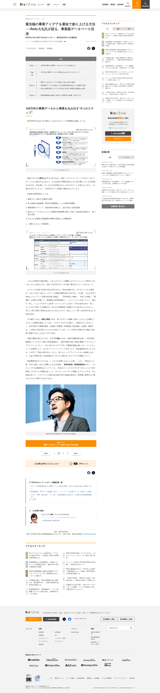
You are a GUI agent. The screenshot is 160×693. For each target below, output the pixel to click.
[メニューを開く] (14, 4)
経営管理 (120, 4)
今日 (107, 29)
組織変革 (41, 635)
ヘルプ (51, 678)
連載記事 (41, 644)
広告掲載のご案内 (109, 619)
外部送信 (131, 678)
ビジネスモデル (31, 48)
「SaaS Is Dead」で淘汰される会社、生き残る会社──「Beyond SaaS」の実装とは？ (81, 579)
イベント (56, 4)
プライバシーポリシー (120, 678)
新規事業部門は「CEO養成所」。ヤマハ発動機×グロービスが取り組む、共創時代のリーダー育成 (44, 591)
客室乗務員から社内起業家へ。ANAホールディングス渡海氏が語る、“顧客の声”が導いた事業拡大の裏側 (44, 564)
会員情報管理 (80, 678)
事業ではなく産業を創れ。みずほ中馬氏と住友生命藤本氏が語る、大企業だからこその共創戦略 (118, 165)
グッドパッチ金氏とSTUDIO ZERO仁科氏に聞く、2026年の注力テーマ (81, 563)
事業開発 (41, 48)
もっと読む (33, 499)
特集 (64, 4)
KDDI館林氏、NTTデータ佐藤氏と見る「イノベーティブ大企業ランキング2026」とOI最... (61, 491)
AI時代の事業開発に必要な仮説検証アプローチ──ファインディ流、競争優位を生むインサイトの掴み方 (44, 573)
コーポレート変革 (60, 638)
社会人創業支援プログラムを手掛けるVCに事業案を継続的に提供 (63, 88)
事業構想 (49, 48)
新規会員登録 (118, 133)
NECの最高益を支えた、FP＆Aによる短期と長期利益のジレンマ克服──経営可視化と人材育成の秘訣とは (81, 571)
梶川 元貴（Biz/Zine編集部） (55, 41)
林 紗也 (41, 41)
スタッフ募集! (70, 678)
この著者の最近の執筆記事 (50, 520)
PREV (46, 453)
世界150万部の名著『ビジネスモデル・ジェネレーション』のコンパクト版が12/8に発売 (81, 555)
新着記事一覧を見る (118, 206)
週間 (118, 29)
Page (32, 65)
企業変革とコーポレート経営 (95, 643)
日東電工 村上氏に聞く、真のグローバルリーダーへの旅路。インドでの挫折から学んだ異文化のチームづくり (80, 586)
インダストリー (43, 638)
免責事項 (89, 678)
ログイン (119, 139)
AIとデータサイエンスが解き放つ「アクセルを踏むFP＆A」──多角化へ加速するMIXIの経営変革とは (44, 555)
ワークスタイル (43, 641)
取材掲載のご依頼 (126, 619)
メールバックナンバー (119, 128)
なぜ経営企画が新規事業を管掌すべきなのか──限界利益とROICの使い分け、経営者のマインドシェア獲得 (118, 199)
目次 (60, 59)
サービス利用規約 (106, 678)
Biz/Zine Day (75, 632)
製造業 (113, 4)
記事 (48, 4)
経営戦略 (57, 632)
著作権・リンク (59, 678)
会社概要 (96, 678)
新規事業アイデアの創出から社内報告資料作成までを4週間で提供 (63, 85)
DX (56, 635)
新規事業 (105, 4)
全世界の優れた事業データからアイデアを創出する (58, 65)
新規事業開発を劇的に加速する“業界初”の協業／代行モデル (61, 95)
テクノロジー (59, 641)
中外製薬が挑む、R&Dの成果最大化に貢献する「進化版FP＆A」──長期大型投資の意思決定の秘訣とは (44, 582)
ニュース (41, 4)
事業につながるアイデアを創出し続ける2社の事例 (58, 82)
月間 (129, 29)
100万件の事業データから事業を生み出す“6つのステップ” (60, 72)
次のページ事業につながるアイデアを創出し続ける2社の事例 (61, 443)
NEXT (76, 453)
